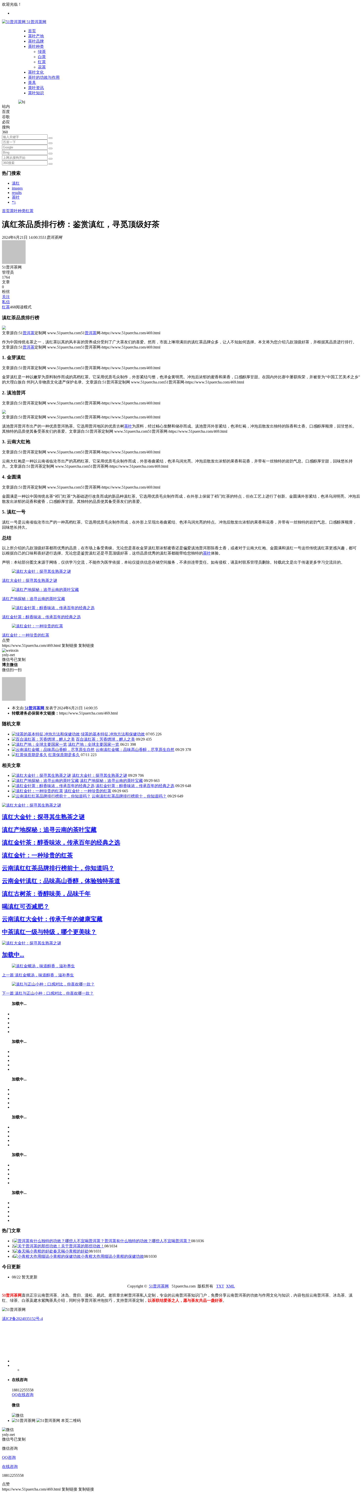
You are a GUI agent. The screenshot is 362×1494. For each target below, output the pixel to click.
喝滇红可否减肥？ (25, 906)
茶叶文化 (36, 72)
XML (230, 1286)
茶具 (32, 82)
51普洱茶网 (34, 708)
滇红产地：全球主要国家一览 (93, 744)
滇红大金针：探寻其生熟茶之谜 (29, 580)
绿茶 (42, 51)
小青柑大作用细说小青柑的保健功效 (112, 1256)
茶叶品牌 (36, 41)
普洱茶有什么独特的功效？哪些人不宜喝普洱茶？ (147, 1241)
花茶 (42, 67)
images (17, 188)
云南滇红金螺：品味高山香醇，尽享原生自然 (135, 749)
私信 (6, 302)
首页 (32, 31)
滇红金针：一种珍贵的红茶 (25, 635)
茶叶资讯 (36, 88)
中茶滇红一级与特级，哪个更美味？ (49, 932)
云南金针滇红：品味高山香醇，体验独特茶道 (61, 881)
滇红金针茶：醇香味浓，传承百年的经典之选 (41, 617)
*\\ (14, 202)
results (17, 193)
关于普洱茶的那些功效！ (82, 1246)
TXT (220, 1286)
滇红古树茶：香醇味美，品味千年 (46, 893)
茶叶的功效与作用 (44, 77)
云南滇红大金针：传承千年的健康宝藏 (52, 919)
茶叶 (16, 197)
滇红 (16, 183)
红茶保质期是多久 (64, 755)
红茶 (42, 62)
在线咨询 (10, 1466)
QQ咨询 (9, 1457)
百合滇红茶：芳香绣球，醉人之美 (105, 739)
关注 (6, 297)
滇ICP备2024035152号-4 (22, 1319)
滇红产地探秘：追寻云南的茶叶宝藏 (33, 599)
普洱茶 (28, 333)
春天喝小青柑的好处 (71, 1251)
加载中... (13, 955)
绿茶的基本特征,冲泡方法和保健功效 (113, 734)
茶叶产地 (36, 36)
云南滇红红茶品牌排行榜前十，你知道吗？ (129, 796)
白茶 (42, 57)
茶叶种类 (36, 46)
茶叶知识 (36, 93)
